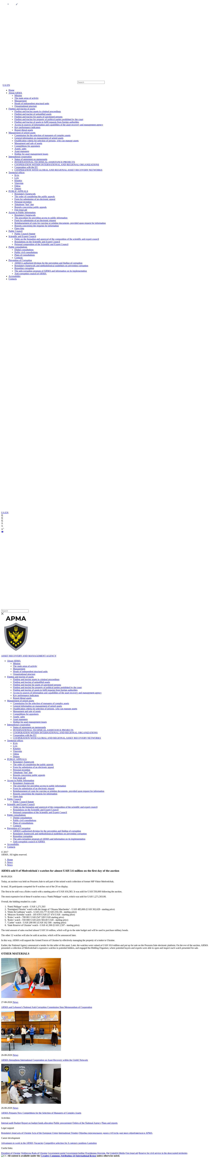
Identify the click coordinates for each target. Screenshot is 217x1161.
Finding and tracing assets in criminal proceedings (37, 111)
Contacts (18, 257)
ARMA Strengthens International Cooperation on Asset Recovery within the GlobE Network (44, 1060)
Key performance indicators (27, 127)
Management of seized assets (22, 132)
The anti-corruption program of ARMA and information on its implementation (50, 271)
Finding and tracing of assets (22, 109)
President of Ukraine (10, 1153)
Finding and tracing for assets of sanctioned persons (38, 116)
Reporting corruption (24, 268)
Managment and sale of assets (28, 143)
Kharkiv (18, 180)
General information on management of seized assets (38, 138)
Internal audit (7, 1123)
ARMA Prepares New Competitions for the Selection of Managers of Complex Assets (41, 1113)
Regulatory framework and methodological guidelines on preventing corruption (51, 265)
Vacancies (38, 1143)
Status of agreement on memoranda (30, 159)
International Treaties (68, 1133)
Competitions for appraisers (27, 146)
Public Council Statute (24, 233)
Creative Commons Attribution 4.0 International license (68, 1156)
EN (8, 85)
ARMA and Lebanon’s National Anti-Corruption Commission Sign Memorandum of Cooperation (46, 1007)
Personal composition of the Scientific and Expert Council (41, 244)
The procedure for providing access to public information (40, 218)
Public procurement (63, 1123)
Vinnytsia (18, 183)
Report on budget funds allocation (37, 1123)
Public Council (15, 231)
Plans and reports (110, 1123)
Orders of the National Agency (86, 1123)
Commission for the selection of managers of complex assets (42, 135)
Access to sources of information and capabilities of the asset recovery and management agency (58, 124)
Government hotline (75, 1153)
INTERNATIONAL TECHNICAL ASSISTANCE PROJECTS (44, 162)
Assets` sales (20, 148)
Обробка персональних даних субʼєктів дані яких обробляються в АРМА (115, 1133)
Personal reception (23, 202)
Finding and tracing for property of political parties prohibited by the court (48, 119)
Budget (17, 1123)
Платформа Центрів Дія (97, 1153)
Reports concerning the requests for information (36, 225)
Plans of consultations (24, 255)
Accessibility (15, 276)
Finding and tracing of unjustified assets (32, 114)
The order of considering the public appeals (34, 196)
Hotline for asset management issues (31, 154)
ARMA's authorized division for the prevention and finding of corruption (48, 263)
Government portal (56, 1153)
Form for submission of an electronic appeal (34, 199)
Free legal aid (20, 210)
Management (20, 101)
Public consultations (18, 247)
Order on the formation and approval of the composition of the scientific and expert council (56, 239)
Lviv (16, 178)
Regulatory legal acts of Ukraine (16, 1133)
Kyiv (16, 175)
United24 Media (117, 1153)
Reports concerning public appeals (30, 207)
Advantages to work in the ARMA (17, 1143)
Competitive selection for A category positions (65, 1143)
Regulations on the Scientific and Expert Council (37, 241)
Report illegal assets (23, 130)
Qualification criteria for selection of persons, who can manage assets (46, 140)
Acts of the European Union (45, 1133)
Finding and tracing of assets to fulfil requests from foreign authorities (46, 122)
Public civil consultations (26, 252)
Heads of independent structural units (31, 103)
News (15, 1002)
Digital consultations (24, 249)
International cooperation (20, 156)
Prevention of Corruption (20, 260)
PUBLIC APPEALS (18, 191)
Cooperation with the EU (26, 167)
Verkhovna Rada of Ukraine (34, 1153)
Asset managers (21, 151)
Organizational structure (25, 106)
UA (5, 85)
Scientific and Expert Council (22, 236)
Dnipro (17, 188)
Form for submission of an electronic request (35, 220)
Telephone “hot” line (24, 204)
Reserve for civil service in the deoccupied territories (163, 1153)
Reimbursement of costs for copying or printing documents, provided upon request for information (60, 223)
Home (11, 90)
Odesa (17, 186)
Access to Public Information (22, 212)
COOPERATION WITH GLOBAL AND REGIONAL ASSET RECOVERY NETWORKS (58, 170)
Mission (18, 95)
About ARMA (15, 93)
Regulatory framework (25, 194)
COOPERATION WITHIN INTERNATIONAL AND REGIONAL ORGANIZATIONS (56, 164)
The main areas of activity (26, 98)
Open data (19, 228)
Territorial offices (17, 172)
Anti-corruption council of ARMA (30, 273)
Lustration (92, 1143)
